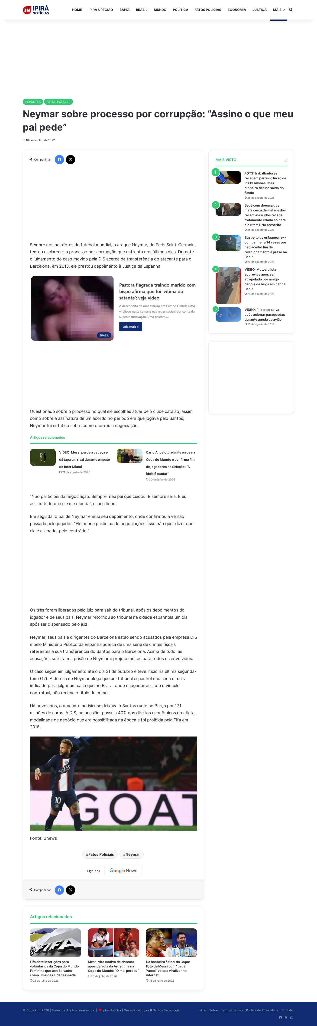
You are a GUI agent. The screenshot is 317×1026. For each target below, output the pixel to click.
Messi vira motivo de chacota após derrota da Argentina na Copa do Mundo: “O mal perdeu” (113, 966)
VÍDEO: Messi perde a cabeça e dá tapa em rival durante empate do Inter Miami (84, 459)
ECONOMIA (237, 10)
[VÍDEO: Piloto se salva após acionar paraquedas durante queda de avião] (228, 314)
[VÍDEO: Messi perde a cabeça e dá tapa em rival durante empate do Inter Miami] (43, 457)
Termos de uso (232, 1010)
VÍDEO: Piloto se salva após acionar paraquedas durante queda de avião (265, 314)
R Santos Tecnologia (164, 1010)
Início (202, 1010)
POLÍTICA (180, 10)
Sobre (213, 1010)
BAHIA (124, 10)
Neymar (133, 854)
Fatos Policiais (101, 854)
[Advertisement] (158, 56)
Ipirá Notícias (112, 1010)
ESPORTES (33, 102)
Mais (277, 10)
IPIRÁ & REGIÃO (101, 10)
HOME (77, 10)
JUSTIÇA (259, 10)
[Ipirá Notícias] (36, 10)
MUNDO (160, 10)
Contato (287, 1010)
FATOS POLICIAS (208, 10)
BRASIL (141, 10)
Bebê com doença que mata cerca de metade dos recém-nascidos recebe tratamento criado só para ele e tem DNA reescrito (265, 215)
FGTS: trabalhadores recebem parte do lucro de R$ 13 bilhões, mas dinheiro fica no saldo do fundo (265, 183)
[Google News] (123, 871)
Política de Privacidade (262, 1010)
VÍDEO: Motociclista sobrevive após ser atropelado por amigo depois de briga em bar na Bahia (265, 279)
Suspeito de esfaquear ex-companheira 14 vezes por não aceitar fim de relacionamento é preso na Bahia (266, 247)
